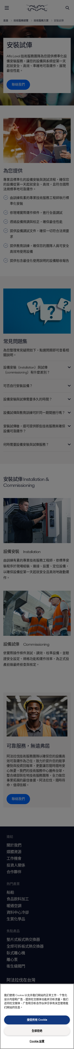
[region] (37, 1016)
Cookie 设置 (37, 1041)
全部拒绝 (37, 1031)
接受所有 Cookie (37, 1020)
